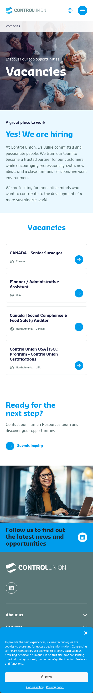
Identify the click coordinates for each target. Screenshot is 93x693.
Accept (46, 677)
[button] (85, 633)
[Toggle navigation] (82, 10)
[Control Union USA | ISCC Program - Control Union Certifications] (46, 357)
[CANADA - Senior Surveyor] (46, 256)
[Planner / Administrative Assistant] (46, 287)
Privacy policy (55, 687)
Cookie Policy (35, 687)
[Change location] (70, 10)
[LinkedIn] (82, 537)
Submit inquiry (30, 445)
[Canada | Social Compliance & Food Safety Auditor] (46, 321)
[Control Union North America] (26, 10)
